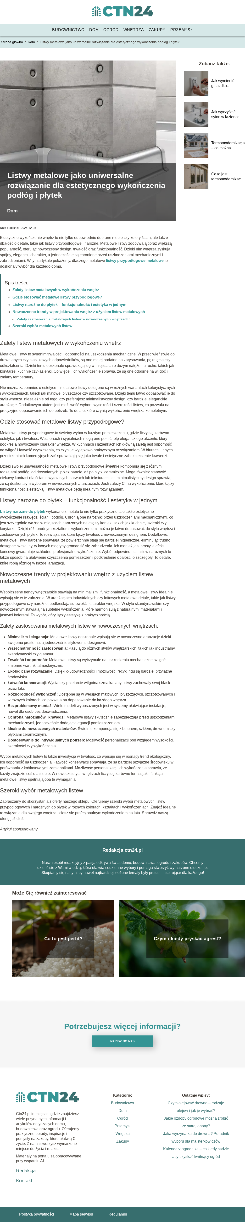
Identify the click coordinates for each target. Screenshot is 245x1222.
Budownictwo (68, 30)
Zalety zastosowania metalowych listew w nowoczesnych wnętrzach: (73, 319)
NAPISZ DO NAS (122, 1041)
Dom (94, 30)
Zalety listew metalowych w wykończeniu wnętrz (55, 290)
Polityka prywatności (36, 1214)
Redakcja (26, 1170)
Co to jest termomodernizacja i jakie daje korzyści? (227, 177)
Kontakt (24, 1180)
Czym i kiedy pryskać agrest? (187, 938)
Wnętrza (133, 30)
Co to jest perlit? (63, 938)
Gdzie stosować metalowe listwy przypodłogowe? (57, 297)
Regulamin (117, 1214)
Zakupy (157, 30)
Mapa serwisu (81, 1214)
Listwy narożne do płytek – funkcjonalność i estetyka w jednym (69, 305)
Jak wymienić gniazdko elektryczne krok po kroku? (227, 83)
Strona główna (12, 42)
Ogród (111, 30)
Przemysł (181, 30)
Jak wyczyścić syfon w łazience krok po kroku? (225, 115)
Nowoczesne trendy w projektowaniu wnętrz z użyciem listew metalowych (78, 312)
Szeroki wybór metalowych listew (42, 326)
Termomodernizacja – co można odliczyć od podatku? (228, 146)
